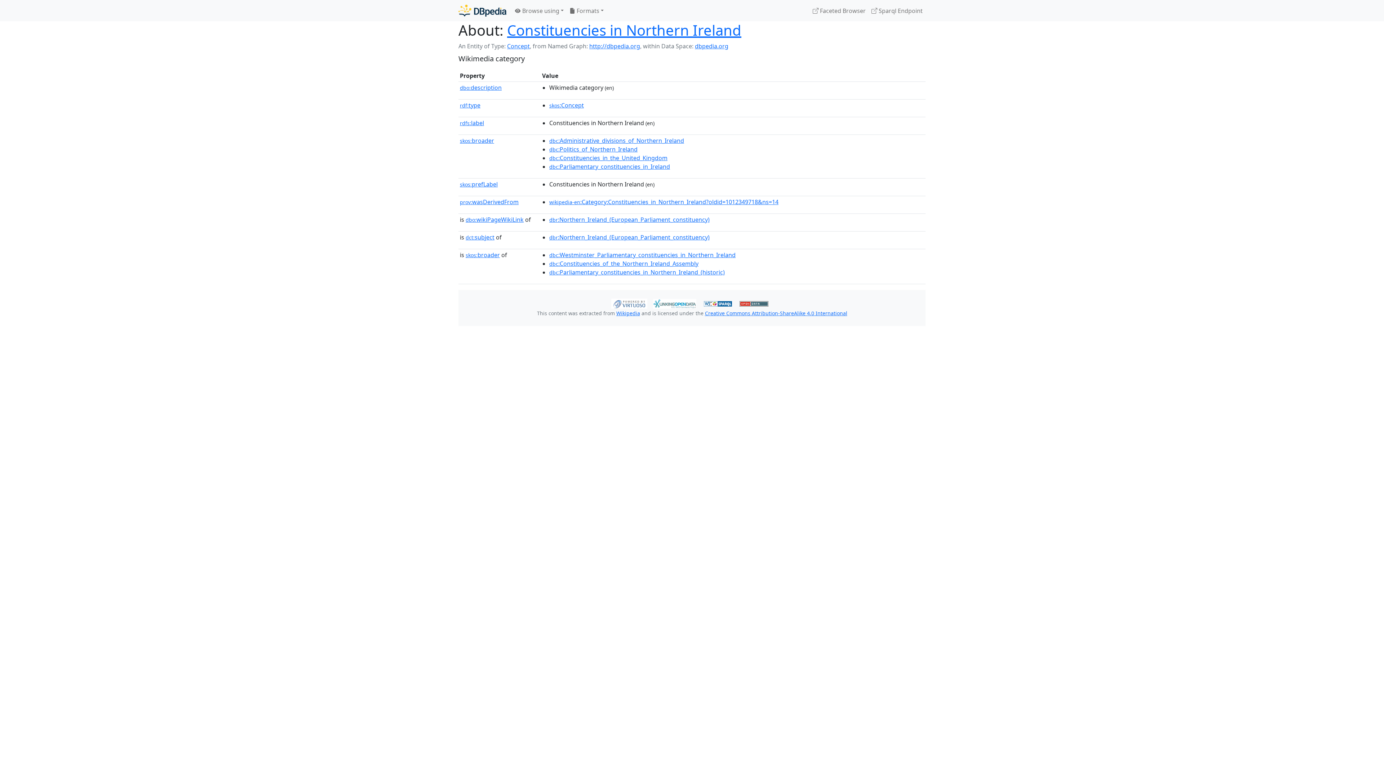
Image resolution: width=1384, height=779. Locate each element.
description (481, 88)
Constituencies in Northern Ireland (624, 30)
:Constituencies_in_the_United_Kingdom (608, 158)
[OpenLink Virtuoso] (629, 303)
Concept (518, 46)
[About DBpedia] (482, 10)
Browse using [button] (540, 11)
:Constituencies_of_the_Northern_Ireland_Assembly (623, 264)
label (472, 123)
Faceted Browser (842, 11)
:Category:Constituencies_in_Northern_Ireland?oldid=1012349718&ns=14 (663, 202)
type (470, 105)
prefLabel (479, 184)
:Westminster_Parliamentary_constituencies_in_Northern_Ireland (642, 255)
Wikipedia (628, 313)
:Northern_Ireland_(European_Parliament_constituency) (629, 220)
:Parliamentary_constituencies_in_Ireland (609, 167)
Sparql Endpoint (900, 11)
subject (480, 237)
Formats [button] (587, 11)
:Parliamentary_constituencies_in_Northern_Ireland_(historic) (637, 272)
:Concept (566, 105)
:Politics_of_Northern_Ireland (593, 149)
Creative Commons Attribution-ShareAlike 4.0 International (776, 313)
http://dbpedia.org (614, 46)
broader (477, 141)
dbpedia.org (711, 46)
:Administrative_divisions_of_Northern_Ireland (616, 141)
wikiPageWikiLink (495, 220)
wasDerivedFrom (489, 202)
